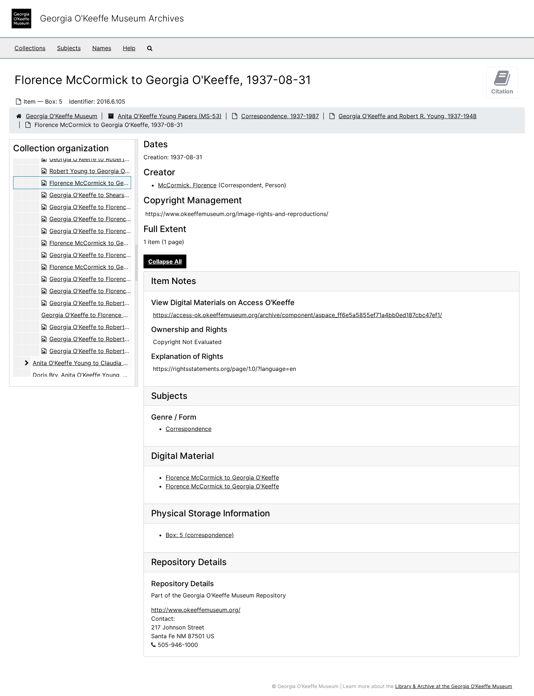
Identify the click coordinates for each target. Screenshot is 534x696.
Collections (30, 48)
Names (101, 48)
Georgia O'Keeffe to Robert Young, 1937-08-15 (114, 159)
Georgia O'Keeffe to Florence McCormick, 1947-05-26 (123, 255)
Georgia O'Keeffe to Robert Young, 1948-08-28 (114, 339)
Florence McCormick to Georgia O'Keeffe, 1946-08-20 (124, 243)
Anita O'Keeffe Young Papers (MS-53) (170, 116)
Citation (502, 91)
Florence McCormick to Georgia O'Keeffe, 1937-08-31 (123, 183)
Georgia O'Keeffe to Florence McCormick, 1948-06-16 (115, 315)
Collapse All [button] (165, 261)
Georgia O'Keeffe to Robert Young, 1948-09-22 (114, 351)
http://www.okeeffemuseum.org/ (195, 609)
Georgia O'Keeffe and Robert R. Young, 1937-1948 (408, 116)
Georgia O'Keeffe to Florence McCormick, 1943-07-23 (123, 207)
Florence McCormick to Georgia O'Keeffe (222, 477)
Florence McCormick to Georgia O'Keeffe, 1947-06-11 (123, 267)
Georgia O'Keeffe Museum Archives (112, 18)
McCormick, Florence (187, 185)
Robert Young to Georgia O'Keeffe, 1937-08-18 (114, 171)
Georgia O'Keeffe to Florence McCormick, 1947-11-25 (122, 291)
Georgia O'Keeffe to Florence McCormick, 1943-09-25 (124, 219)
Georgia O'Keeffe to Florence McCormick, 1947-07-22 (123, 279)
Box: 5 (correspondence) (200, 535)
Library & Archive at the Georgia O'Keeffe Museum (453, 686)
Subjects (69, 48)
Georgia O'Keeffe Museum (61, 116)
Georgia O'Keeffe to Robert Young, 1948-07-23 (114, 327)
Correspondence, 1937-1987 (280, 116)
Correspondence (188, 428)
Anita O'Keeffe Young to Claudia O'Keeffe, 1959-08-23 (107, 363)
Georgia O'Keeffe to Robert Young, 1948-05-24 (114, 303)
